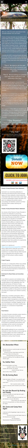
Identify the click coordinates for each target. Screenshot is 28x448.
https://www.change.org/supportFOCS (11, 247)
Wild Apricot (14, 445)
